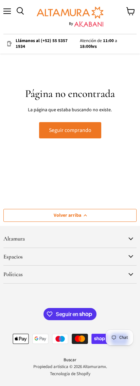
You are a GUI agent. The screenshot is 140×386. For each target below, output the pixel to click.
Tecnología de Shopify (70, 374)
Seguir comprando (70, 130)
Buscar (70, 360)
